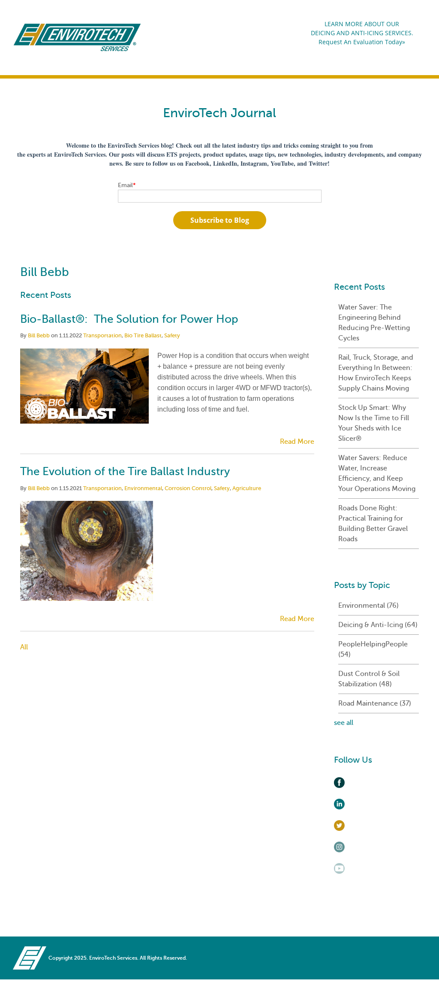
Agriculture (246, 488)
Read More (297, 442)
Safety (172, 335)
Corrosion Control (188, 488)
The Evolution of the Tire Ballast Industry (125, 471)
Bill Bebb (39, 335)
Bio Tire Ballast (143, 335)
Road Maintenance (374, 703)
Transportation (102, 335)
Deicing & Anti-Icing (378, 625)
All (24, 647)
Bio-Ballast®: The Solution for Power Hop (129, 319)
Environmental (143, 488)
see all (343, 723)
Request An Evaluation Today (360, 42)
